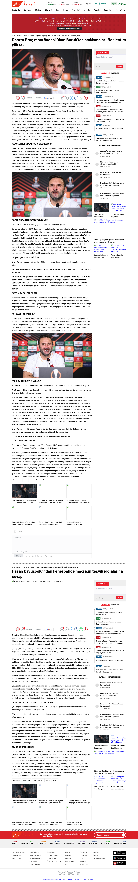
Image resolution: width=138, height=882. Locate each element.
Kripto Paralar (120, 842)
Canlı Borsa (51, 852)
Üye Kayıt (96, 855)
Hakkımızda (46, 879)
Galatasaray (17, 480)
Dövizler (68, 855)
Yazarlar (97, 10)
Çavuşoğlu (26, 780)
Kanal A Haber (16, 35)
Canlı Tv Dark (34, 852)
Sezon (38, 480)
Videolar (87, 10)
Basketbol (31, 35)
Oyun (31, 480)
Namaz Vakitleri (27, 842)
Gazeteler (107, 10)
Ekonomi (48, 10)
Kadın (65, 10)
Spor (57, 10)
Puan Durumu (69, 842)
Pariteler (93, 842)
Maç (25, 480)
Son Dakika (16, 10)
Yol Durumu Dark (18, 855)
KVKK (74, 879)
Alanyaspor (16, 780)
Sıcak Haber (84, 864)
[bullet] (40, 556)
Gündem (38, 10)
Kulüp (54, 780)
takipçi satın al (35, 864)
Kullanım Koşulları (82, 879)
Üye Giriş (96, 852)
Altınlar (67, 852)
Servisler (27, 10)
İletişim (53, 879)
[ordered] (37, 556)
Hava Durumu (55, 842)
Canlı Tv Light (16, 858)
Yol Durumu (105, 842)
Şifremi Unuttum (99, 858)
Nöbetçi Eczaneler (36, 858)
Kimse (48, 780)
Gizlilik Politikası (61, 879)
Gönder (18, 556)
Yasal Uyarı (92, 879)
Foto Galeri (76, 10)
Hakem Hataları (37, 780)
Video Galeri (84, 855)
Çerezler (69, 879)
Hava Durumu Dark (18, 852)
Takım (45, 480)
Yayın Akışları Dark (36, 855)
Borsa (14, 842)
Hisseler (81, 842)
